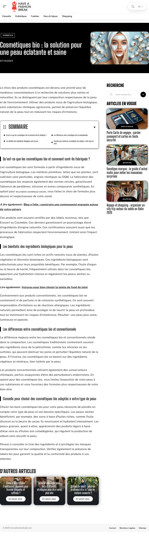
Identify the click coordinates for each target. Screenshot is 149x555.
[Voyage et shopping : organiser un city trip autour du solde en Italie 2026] (127, 191)
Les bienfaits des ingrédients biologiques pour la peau (22, 141)
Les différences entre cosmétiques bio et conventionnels (71, 135)
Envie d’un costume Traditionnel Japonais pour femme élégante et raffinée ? (15, 488)
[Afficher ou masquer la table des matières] (62, 127)
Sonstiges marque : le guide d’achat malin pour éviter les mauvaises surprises (127, 172)
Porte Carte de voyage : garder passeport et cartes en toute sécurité (124, 136)
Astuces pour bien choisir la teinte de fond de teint (55, 287)
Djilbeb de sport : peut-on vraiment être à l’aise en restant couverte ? (83, 490)
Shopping (127, 163)
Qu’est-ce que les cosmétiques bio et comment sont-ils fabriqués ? (26, 135)
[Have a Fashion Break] (21, 6)
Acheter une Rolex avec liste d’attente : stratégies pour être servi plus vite (49, 488)
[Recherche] (133, 6)
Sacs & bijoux (127, 126)
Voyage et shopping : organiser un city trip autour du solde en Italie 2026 (126, 209)
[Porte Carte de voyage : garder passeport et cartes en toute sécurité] (127, 118)
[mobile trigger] (5, 6)
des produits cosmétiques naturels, (31, 192)
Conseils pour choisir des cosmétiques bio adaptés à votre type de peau (74, 142)
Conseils (8, 35)
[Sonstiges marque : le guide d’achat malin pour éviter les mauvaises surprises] (127, 155)
